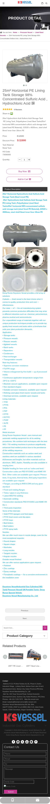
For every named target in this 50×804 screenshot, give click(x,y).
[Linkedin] (18, 741)
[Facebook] (13, 741)
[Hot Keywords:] (45, 628)
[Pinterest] (36, 741)
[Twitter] (22, 741)
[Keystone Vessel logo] (25, 717)
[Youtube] (27, 741)
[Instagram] (31, 741)
